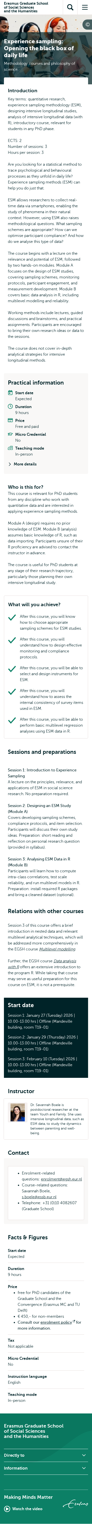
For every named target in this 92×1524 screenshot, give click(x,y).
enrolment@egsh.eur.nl (61, 1179)
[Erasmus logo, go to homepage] (75, 1504)
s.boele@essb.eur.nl (39, 1197)
